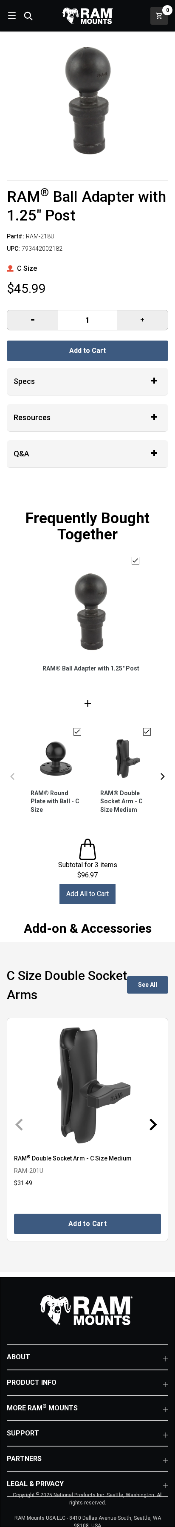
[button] (12, 776)
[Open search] (28, 16)
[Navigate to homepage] (87, 15)
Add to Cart (87, 351)
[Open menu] (11, 16)
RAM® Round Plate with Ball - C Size (55, 802)
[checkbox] (135, 560)
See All (147, 984)
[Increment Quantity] (32, 320)
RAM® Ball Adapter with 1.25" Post (90, 668)
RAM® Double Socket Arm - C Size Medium (121, 802)
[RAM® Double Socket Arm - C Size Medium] (87, 1085)
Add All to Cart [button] (87, 894)
